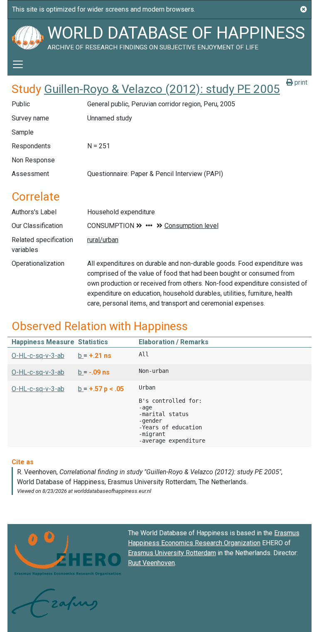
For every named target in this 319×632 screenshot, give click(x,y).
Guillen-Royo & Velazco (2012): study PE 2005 (162, 89)
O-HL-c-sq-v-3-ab (38, 356)
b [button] (80, 356)
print (300, 82)
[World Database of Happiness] (27, 36)
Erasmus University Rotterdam (172, 553)
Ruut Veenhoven (151, 563)
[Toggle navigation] (18, 64)
